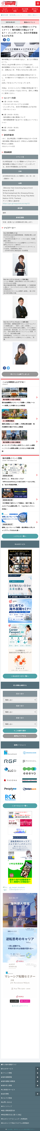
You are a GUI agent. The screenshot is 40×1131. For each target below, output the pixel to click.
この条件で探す (21, 731)
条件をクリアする (20, 736)
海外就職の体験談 (8, 1081)
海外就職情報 (7, 1077)
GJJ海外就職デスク (10, 1064)
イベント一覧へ (20, 536)
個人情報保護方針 (8, 1110)
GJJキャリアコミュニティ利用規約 (14, 1119)
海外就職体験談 (25, 10)
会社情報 (5, 1094)
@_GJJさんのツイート (20, 1006)
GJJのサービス (5, 10)
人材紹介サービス (8, 1089)
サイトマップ (7, 1106)
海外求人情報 (7, 1085)
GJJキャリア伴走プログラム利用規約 (15, 1123)
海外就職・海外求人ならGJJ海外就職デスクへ (21, 1129)
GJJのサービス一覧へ (21, 676)
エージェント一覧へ (21, 806)
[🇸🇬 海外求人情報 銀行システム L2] (20, 910)
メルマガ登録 (7, 1098)
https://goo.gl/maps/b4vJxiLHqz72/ (16, 203)
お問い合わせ (7, 1102)
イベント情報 (15, 10)
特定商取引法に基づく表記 (11, 1115)
